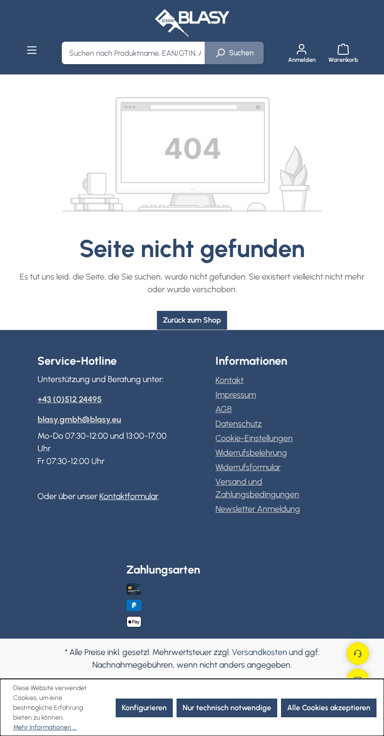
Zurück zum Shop (192, 320)
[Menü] (32, 50)
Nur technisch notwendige (227, 707)
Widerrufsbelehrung (251, 453)
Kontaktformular (128, 496)
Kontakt (229, 380)
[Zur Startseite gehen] (192, 23)
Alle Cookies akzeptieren (328, 707)
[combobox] (133, 53)
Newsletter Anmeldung (257, 509)
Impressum (235, 395)
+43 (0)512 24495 (69, 399)
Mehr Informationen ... (45, 727)
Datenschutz (238, 424)
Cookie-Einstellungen (254, 438)
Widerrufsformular (248, 467)
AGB (223, 409)
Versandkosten (259, 652)
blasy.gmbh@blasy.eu (79, 419)
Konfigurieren (144, 707)
